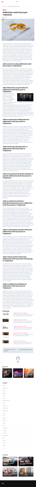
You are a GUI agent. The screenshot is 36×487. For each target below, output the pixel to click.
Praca (4, 413)
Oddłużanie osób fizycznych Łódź (19, 340)
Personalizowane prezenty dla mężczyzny (28, 374)
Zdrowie (4, 445)
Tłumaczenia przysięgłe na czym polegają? (7, 374)
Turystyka (4, 433)
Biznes (4, 385)
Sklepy (4, 423)
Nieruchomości (5, 408)
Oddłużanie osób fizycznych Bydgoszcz (20, 332)
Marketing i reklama (6, 400)
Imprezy (4, 398)
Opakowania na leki (24, 474)
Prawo (4, 415)
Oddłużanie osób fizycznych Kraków (19, 326)
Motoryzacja (5, 405)
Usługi (4, 440)
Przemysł (4, 418)
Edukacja (4, 393)
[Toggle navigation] (2, 2)
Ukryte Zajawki (5, 435)
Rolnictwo (4, 420)
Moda (4, 403)
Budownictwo (5, 388)
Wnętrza (4, 443)
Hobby (4, 395)
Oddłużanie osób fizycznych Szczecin (20, 319)
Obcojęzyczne (5, 410)
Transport (4, 430)
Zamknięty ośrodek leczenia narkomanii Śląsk (10, 474)
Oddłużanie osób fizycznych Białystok (20, 312)
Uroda (4, 438)
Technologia (5, 428)
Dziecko (4, 390)
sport (4, 425)
